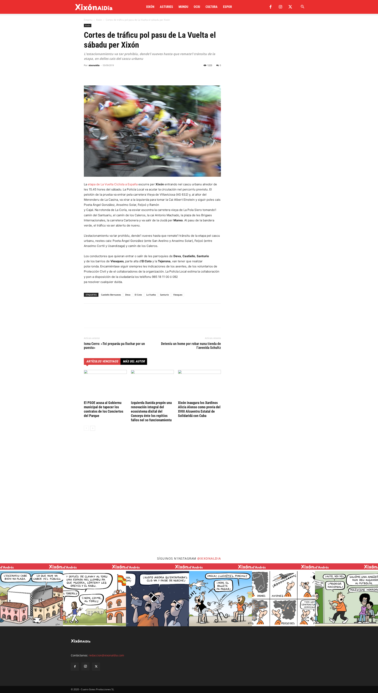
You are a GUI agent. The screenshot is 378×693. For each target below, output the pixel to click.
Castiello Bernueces (111, 294)
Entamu (88, 19)
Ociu (197, 7)
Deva (127, 294)
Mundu (183, 7)
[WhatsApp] (106, 74)
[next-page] (92, 428)
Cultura (212, 7)
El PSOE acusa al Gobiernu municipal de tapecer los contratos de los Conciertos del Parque (103, 409)
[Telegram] (115, 74)
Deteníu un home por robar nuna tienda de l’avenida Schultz (191, 346)
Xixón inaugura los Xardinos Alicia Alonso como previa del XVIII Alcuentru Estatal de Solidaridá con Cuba (199, 409)
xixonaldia (94, 65)
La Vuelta (151, 294)
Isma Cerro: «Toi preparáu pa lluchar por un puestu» (114, 346)
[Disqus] (152, 493)
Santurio (164, 294)
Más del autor (134, 361)
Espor (227, 7)
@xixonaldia (209, 558)
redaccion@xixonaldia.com (106, 655)
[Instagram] (280, 7)
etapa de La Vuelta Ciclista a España (113, 184)
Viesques (177, 294)
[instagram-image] (31, 594)
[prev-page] (86, 428)
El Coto (138, 294)
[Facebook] (270, 7)
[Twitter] (290, 7)
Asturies (166, 7)
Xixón (150, 7)
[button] (302, 7)
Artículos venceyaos (102, 361)
